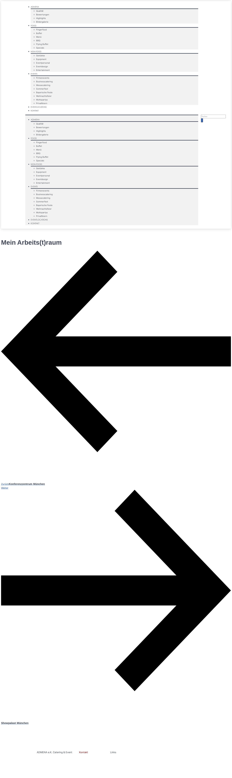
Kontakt (35, 110)
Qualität (39, 11)
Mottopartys (42, 99)
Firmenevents (42, 78)
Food (33, 25)
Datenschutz (125, 762)
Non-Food (36, 51)
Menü (38, 37)
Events (34, 74)
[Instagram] (216, 110)
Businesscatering (44, 81)
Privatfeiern (41, 103)
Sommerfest (42, 89)
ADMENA (35, 7)
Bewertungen (42, 14)
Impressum (116, 758)
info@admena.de (89, 762)
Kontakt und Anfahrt (91, 765)
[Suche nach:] (213, 116)
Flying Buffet (42, 44)
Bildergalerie (42, 22)
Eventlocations (39, 107)
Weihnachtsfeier (44, 96)
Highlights (41, 18)
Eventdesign (42, 66)
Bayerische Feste (44, 92)
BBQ (38, 40)
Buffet (39, 33)
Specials (40, 48)
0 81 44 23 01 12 (88, 758)
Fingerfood (41, 29)
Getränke (40, 55)
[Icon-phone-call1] (226, 110)
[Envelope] (221, 110)
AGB (112, 762)
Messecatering (43, 85)
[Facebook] (211, 110)
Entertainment (43, 70)
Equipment (41, 59)
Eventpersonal (43, 63)
